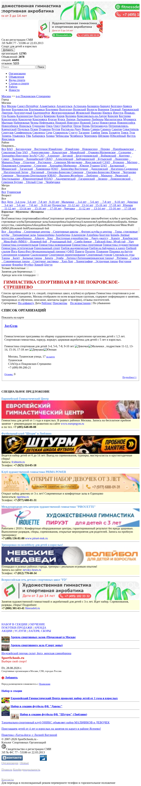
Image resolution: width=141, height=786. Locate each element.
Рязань (86, 129)
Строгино (39, 165)
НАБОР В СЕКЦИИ (14, 624)
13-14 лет (86, 205)
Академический (64, 178)
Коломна (70, 116)
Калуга (38, 116)
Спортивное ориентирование (67, 254)
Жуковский (83, 112)
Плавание (102, 251)
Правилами (44, 684)
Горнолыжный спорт (47, 248)
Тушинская (14, 192)
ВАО (10, 149)
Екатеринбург (41, 112)
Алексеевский (63, 159)
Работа (13, 86)
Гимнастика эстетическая (17, 248)
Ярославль (8, 139)
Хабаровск (38, 135)
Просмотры (60, 303)
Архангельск (64, 106)
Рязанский (120, 175)
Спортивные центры (36, 231)
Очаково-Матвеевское (101, 152)
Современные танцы (15, 261)
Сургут (73, 132)
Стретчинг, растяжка (44, 261)
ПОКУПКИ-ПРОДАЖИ (16, 627)
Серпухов (7, 132)
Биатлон (104, 234)
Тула (132, 132)
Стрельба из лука (123, 254)
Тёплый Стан (33, 182)
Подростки (59, 205)
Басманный (116, 165)
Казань (11, 116)
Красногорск (9, 119)
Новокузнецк (108, 122)
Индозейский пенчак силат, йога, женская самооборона (36, 653)
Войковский (107, 155)
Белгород (116, 106)
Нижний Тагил (89, 122)
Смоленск (38, 132)
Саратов (117, 129)
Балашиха (93, 106)
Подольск (23, 129)
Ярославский (92, 162)
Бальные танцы (31, 258)
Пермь (86, 125)
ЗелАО (33, 155)
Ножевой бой (37, 241)
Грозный (115, 109)
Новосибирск (9, 125)
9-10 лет (53, 201)
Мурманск (129, 119)
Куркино (117, 162)
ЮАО (54, 168)
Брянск (127, 106)
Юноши (127, 205)
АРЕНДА (40, 627)
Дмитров (7, 112)
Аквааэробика (46, 234)
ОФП (70, 251)
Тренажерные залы (23, 234)
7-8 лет (42, 201)
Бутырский (104, 159)
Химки (50, 135)
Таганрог (84, 132)
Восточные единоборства (71, 238)
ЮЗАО (48, 178)
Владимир (52, 109)
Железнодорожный (63, 112)
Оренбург (67, 125)
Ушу (130, 241)
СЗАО (106, 162)
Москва (6, 96)
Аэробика (92, 234)
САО (41, 155)
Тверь (104, 132)
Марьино (105, 175)
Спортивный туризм (99, 254)
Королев (113, 116)
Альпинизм (78, 234)
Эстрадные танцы (105, 261)
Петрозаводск (99, 125)
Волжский (79, 109)
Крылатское (58, 152)
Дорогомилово (39, 152)
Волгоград (65, 109)
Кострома (125, 116)
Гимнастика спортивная (87, 244)
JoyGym (10, 326)
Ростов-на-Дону (71, 129)
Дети (10, 201)
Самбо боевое (82, 241)
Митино (131, 162)
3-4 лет (80, 201)
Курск (61, 119)
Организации (17, 73)
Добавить (8, 50)
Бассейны (14, 231)
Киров (61, 116)
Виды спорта (17, 80)
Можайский (76, 152)
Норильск (25, 125)
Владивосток (20, 109)
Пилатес (90, 251)
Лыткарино (83, 119)
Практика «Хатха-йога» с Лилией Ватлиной (29, 734)
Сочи (49, 132)
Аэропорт (52, 155)
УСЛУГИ (20, 630)
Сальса (133, 258)
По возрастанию (80, 303)
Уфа (28, 135)
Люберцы (97, 119)
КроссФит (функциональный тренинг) (42, 251)
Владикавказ (37, 109)
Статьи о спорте (19, 83)
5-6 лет (31, 201)
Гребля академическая (74, 248)
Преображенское (122, 149)
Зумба (59, 258)
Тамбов (95, 132)
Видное (6, 109)
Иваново (96, 112)
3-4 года (19, 201)
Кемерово (50, 116)
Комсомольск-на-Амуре (92, 116)
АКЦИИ (6, 630)
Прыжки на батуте (121, 251)
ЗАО (25, 152)
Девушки (68, 208)
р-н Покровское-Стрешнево (33, 96)
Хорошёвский (34, 159)
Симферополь (23, 132)
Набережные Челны (26, 122)
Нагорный (36, 172)
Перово (104, 149)
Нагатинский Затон (14, 172)
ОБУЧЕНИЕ (37, 624)
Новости (14, 90)
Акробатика (62, 234)
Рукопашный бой (60, 241)
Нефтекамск (47, 122)
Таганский (25, 168)
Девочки (132, 201)
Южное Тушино (88, 165)
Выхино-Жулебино (70, 175)
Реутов (56, 129)
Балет (15, 258)
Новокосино (89, 149)
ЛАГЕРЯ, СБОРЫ (39, 630)
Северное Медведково (67, 162)
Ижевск (107, 112)
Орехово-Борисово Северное (64, 172)
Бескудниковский (86, 155)
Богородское (22, 149)
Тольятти (114, 132)
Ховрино (16, 159)
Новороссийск (126, 122)
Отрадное (28, 162)
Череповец (90, 135)
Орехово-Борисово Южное (102, 172)
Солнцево (123, 152)
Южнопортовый (32, 178)
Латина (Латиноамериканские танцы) (89, 258)
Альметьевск (47, 106)
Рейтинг (46, 303)
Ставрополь (60, 132)
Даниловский (98, 168)
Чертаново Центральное (30, 175)
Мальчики (67, 201)
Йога (14, 251)
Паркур (79, 251)
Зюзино (101, 178)
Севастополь (131, 129)
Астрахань (79, 106)
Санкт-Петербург (28, 106)
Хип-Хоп (66, 261)
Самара (95, 129)
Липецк (71, 119)
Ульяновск (18, 135)
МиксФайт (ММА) (14, 241)
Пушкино (45, 129)
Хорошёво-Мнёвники (62, 165)
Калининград (25, 116)
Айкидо (38, 238)
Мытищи (7, 122)
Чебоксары (62, 135)
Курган (52, 119)
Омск (49, 125)
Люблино (91, 175)
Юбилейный (118, 135)
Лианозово (120, 159)
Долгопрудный (22, 112)
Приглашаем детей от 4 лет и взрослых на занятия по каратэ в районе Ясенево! (51, 728)
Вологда (92, 109)
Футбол (28, 264)
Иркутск (118, 112)
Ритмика (121, 258)
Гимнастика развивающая (55, 244)
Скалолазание (39, 254)
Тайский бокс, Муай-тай (109, 241)
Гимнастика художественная (120, 244)
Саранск (105, 129)
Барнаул (105, 106)
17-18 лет (114, 205)
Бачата (48, 258)
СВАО (48, 159)
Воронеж (103, 109)
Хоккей (39, 264)
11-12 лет (73, 205)
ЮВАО (51, 175)
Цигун (48, 264)
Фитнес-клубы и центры (95, 231)
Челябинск (76, 135)
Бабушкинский (84, 159)
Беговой (66, 155)
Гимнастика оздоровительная (19, 244)
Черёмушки (52, 182)
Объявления (16, 76)
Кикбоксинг (129, 238)
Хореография (83, 261)
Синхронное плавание (15, 254)
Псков (34, 129)
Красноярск (39, 119)
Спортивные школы (64, 231)
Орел (56, 125)
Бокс (49, 238)
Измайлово (71, 149)
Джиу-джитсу (98, 238)
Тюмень (6, 135)
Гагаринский (85, 178)
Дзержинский (130, 109)
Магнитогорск (113, 119)
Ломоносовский (119, 178)
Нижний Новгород (67, 122)
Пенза (77, 125)
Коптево (123, 155)
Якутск (131, 135)
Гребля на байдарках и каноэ (107, 248)
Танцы (5, 258)
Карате (114, 238)
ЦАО (104, 165)
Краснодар (25, 119)
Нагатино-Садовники (123, 168)
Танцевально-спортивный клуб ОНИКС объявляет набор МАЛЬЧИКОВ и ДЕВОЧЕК (55, 722)
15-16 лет (100, 205)
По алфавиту (26, 303)
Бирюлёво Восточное (73, 168)
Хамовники (42, 168)
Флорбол (17, 264)
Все (3, 106)
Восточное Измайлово (47, 149)
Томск (125, 132)
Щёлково (103, 135)
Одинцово (38, 125)
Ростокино (43, 162)
